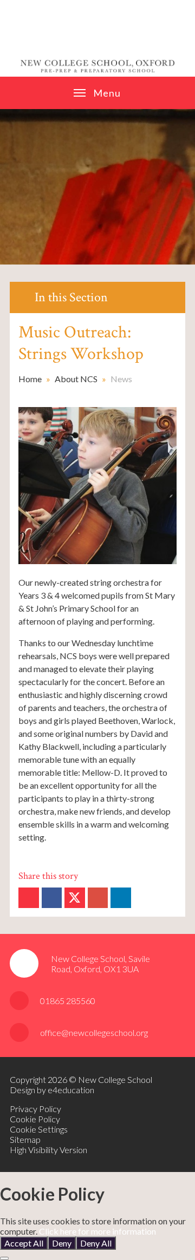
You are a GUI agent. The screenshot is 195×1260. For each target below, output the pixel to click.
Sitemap (25, 1139)
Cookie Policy (35, 1119)
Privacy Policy (35, 1108)
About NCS (76, 379)
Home (30, 379)
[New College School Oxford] (97, 38)
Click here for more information (97, 1231)
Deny (62, 1243)
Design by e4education (52, 1090)
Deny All (96, 1243)
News (121, 379)
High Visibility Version (48, 1149)
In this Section (71, 297)
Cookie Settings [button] (39, 1129)
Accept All (23, 1243)
